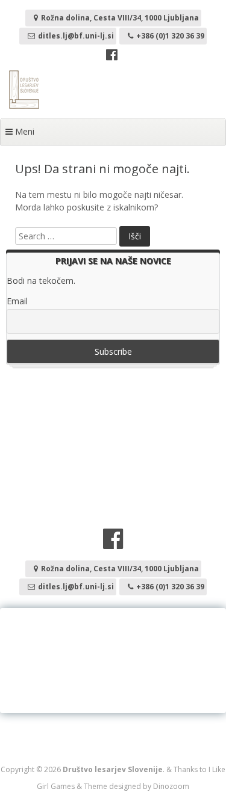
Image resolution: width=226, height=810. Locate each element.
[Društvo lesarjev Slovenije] (24, 105)
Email (17, 301)
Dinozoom (171, 786)
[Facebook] (112, 56)
